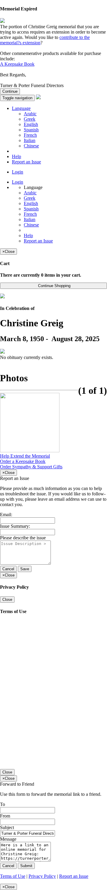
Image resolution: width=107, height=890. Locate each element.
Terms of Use (12, 876)
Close (7, 599)
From (5, 815)
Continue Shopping (53, 285)
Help (16, 156)
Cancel (8, 569)
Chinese (31, 145)
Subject (7, 827)
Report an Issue (26, 161)
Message (8, 839)
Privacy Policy (42, 876)
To (2, 804)
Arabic (30, 113)
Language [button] (21, 108)
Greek (29, 119)
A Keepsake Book (17, 64)
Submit (26, 866)
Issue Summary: (15, 526)
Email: (6, 514)
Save (24, 569)
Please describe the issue (23, 537)
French (30, 135)
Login (17, 171)
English (31, 124)
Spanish (31, 129)
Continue (10, 91)
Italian (29, 140)
